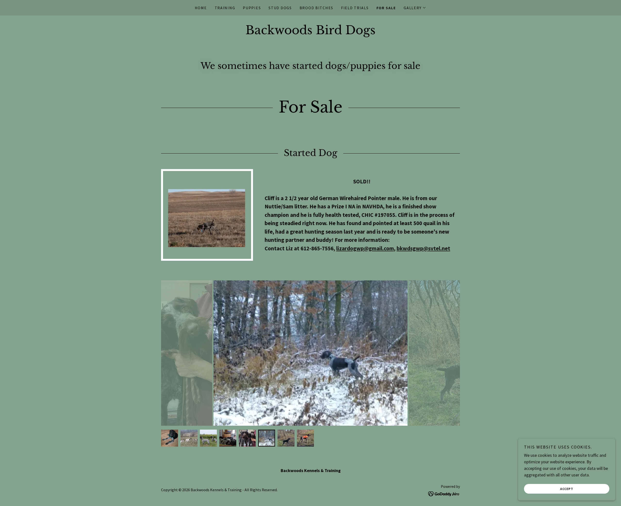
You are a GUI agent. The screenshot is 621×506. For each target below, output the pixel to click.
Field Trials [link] (355, 7)
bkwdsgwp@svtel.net (423, 248)
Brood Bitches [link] (316, 7)
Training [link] (225, 7)
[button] (415, 8)
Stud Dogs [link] (280, 7)
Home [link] (201, 7)
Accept (566, 488)
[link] (310, 32)
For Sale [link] (386, 7)
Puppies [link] (252, 7)
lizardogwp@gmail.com (365, 248)
